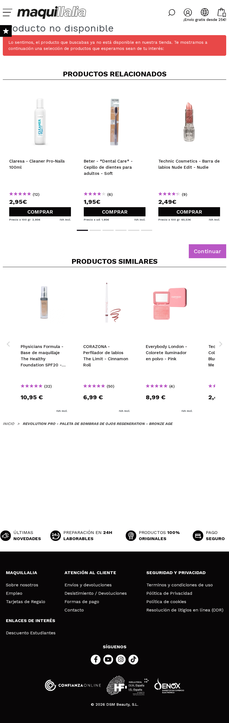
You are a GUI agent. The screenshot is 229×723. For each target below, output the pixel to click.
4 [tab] (121, 230)
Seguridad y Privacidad (176, 572)
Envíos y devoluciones (88, 585)
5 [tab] (133, 230)
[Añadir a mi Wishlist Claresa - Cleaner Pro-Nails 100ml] (40, 93)
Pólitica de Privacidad (169, 593)
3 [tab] (108, 230)
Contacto (74, 610)
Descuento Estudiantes (31, 633)
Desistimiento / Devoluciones (96, 593)
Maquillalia (21, 572)
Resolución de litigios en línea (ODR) (184, 610)
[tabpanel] (40, 153)
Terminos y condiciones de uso (179, 585)
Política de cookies (166, 601)
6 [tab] (146, 230)
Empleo (14, 593)
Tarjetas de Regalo (25, 601)
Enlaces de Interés (30, 620)
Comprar (40, 212)
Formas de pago (82, 601)
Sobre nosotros (22, 585)
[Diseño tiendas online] (169, 685)
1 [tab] (82, 230)
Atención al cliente (90, 572)
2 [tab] (95, 230)
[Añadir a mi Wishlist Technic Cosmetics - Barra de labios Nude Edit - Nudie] (189, 93)
